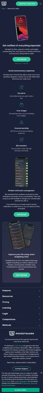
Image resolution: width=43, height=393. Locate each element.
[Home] (4, 4)
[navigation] (40, 4)
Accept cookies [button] (20, 390)
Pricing (5, 302)
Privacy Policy (6, 381)
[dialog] (21, 382)
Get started (21, 59)
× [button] (41, 373)
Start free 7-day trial (27, 4)
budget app (17, 346)
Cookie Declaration (20, 381)
